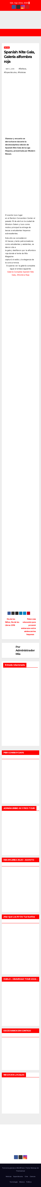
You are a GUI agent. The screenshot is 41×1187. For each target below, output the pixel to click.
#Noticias (22, 72)
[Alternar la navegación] (22, 32)
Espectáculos (18, 1176)
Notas (7, 47)
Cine (26, 1176)
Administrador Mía (25, 652)
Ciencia (32, 1176)
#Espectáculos (10, 72)
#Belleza (22, 69)
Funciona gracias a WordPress (13, 1168)
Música (21, 1182)
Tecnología (14, 1182)
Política (28, 1182)
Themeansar (20, 1171)
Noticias (9, 672)
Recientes (9, 675)
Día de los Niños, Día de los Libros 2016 (12, 622)
